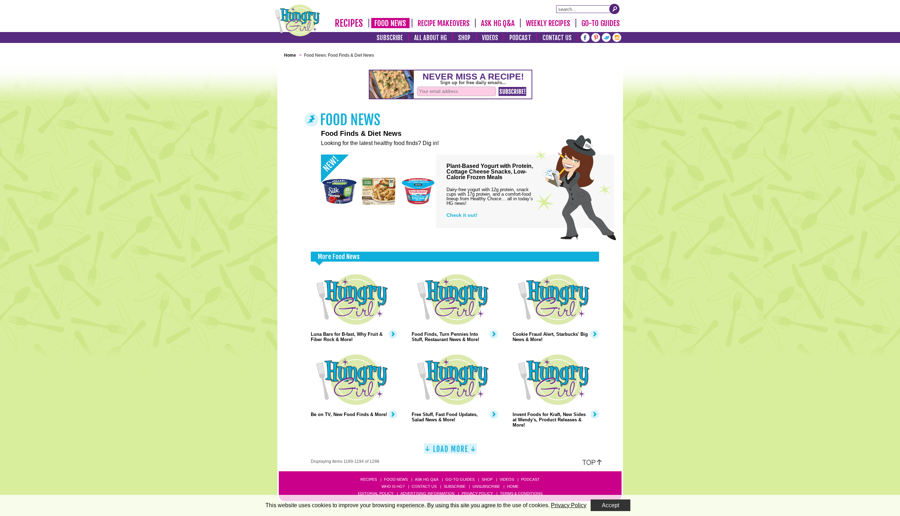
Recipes (349, 23)
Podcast (520, 38)
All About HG (430, 38)
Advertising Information (427, 493)
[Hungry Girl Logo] (297, 20)
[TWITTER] (606, 37)
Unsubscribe (486, 486)
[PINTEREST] (595, 37)
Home (513, 486)
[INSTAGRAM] (616, 37)
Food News (390, 23)
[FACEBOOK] (585, 37)
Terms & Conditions (521, 493)
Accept (610, 505)
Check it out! (461, 215)
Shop (464, 38)
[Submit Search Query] (614, 9)
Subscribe (390, 38)
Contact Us (557, 38)
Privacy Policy (477, 493)
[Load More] (450, 451)
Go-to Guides (460, 479)
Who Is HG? (393, 486)
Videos (490, 38)
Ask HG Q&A (498, 23)
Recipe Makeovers (444, 23)
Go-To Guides (600, 23)
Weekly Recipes (548, 23)
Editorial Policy (375, 493)
